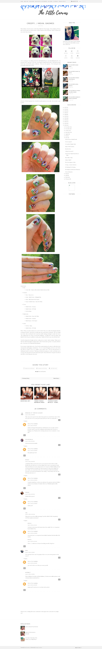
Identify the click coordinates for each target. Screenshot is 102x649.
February (67, 179)
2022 (65, 107)
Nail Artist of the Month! (41, 1)
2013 (65, 123)
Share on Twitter (42, 368)
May (66, 173)
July (66, 135)
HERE (74, 42)
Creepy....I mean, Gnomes (70, 164)
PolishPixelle (29, 439)
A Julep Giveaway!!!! (69, 151)
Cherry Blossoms (68, 171)
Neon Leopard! (68, 141)
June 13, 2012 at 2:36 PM (29, 552)
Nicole (27, 459)
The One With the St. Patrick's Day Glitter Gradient (74, 91)
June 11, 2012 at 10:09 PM (30, 414)
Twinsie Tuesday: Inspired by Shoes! (39, 401)
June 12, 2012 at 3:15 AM (32, 525)
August (66, 134)
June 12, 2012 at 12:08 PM (32, 503)
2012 (65, 125)
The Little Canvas (33, 423)
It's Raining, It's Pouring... (70, 167)
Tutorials (55, 1)
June (66, 137)
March (66, 177)
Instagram (66, 53)
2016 (65, 118)
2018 (65, 114)
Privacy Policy (62, 1)
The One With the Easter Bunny (73, 65)
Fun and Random (42, 371)
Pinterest (77, 53)
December (67, 127)
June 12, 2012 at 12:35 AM (30, 514)
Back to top (78, 647)
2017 (65, 116)
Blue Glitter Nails (68, 157)
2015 (65, 119)
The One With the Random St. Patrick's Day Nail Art (74, 97)
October (67, 130)
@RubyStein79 (55, 60)
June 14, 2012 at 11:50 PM (32, 563)
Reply (24, 455)
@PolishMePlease (43, 60)
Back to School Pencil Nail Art (32, 626)
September (67, 132)
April (66, 175)
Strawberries (68, 149)
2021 (65, 109)
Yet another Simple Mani (70, 144)
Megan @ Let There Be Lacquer (33, 412)
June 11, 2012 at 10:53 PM (30, 494)
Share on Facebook (29, 368)
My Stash (50, 1)
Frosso (27, 492)
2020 (65, 111)
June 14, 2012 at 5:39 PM (29, 574)
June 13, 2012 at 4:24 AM (32, 541)
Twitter (71, 53)
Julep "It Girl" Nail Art (69, 146)
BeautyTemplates (27, 647)
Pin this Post (54, 368)
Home (22, 1)
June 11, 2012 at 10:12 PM (29, 441)
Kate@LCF (28, 572)
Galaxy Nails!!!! (68, 160)
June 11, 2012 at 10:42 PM (30, 461)
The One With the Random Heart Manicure (74, 78)
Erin (26, 550)
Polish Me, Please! (43, 28)
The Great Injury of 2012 (70, 162)
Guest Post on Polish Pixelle (71, 139)
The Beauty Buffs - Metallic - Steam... (53, 401)
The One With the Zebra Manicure (73, 85)
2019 (65, 112)
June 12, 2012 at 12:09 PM (32, 450)
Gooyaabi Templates (38, 647)
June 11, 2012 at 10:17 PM (32, 425)
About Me (26, 1)
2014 (65, 121)
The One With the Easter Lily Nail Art (74, 72)
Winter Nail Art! (25, 401)
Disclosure (31, 1)
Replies (25, 421)
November (67, 128)
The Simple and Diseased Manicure (72, 169)
